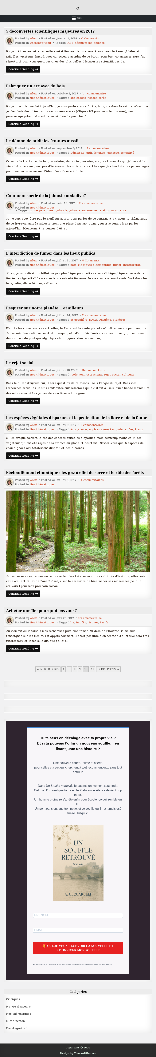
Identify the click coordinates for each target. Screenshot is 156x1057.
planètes (119, 319)
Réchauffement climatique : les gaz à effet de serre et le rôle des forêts (75, 472)
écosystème (78, 429)
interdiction (132, 265)
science (99, 43)
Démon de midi (81, 152)
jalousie (62, 210)
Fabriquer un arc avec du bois (35, 86)
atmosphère (79, 319)
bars (73, 265)
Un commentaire (94, 93)
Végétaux (136, 429)
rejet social (112, 374)
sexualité (127, 152)
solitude (128, 374)
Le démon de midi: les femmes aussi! (42, 141)
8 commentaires (91, 425)
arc (72, 98)
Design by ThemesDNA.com (78, 1053)
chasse (81, 98)
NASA (93, 319)
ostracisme (94, 374)
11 (92, 669)
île (72, 622)
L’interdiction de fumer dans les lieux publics (50, 253)
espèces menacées (101, 429)
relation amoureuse (112, 210)
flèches (92, 98)
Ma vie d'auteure (18, 1006)
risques (93, 622)
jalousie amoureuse (83, 210)
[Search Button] (78, 8)
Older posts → (108, 669)
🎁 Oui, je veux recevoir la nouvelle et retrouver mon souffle (78, 948)
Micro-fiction (15, 1021)
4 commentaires (92, 480)
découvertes (83, 43)
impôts (81, 622)
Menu (80, 18)
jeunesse (112, 152)
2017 (70, 43)
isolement (77, 374)
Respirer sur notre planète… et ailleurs (44, 308)
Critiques (13, 999)
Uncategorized (40, 43)
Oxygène (105, 319)
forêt (102, 98)
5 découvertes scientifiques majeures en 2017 (50, 31)
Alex (33, 38)
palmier (122, 429)
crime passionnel (42, 210)
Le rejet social (19, 363)
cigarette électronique (94, 265)
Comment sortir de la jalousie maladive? (46, 195)
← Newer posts (48, 669)
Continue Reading (24, 70)
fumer (117, 265)
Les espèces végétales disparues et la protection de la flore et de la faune (76, 417)
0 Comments (90, 38)
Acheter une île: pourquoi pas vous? (41, 610)
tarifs (104, 622)
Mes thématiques (42, 98)
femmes (99, 152)
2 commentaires (98, 148)
